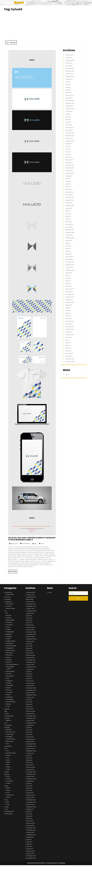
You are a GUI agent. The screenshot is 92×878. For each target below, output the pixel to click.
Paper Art (9, 662)
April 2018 (68, 122)
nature (8, 762)
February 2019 (69, 95)
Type (7, 743)
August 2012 (69, 305)
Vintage (8, 704)
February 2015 (69, 224)
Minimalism (9, 652)
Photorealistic (10, 671)
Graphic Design (10, 641)
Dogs (7, 804)
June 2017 (68, 149)
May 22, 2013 (14, 543)
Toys (6, 809)
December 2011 (70, 326)
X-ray (7, 706)
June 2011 (68, 343)
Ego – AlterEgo (11, 42)
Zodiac (8, 769)
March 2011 (69, 351)
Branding (9, 729)
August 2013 (69, 273)
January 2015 (69, 227)
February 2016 (69, 192)
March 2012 (69, 318)
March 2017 (69, 157)
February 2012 (69, 321)
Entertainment (9, 716)
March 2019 (69, 92)
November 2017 (70, 135)
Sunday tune (10, 795)
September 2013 (70, 270)
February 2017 (69, 160)
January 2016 (69, 195)
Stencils (8, 687)
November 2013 (70, 264)
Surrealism (9, 692)
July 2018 (68, 114)
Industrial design (11, 645)
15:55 (41, 543)
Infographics (10, 648)
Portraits (8, 673)
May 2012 (68, 313)
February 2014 (69, 256)
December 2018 (70, 100)
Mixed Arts (9, 655)
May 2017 (68, 152)
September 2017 (70, 141)
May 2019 (68, 87)
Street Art (9, 690)
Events (8, 790)
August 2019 (69, 79)
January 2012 (69, 324)
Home (29, 863)
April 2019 (68, 90)
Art (6, 611)
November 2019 (70, 71)
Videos (8, 797)
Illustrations (9, 643)
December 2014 (70, 230)
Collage (8, 629)
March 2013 (69, 286)
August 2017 (69, 143)
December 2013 (70, 262)
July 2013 (68, 275)
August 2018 (69, 111)
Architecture (8, 601)
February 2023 (69, 55)
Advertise (29, 873)
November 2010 (70, 361)
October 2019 (69, 74)
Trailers (8, 783)
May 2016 (68, 184)
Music (7, 786)
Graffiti (8, 638)
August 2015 (69, 208)
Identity (7, 727)
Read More (12, 571)
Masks (7, 772)
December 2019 (70, 68)
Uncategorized (9, 811)
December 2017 (70, 133)
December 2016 (70, 165)
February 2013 (69, 289)
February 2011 (69, 353)
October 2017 (69, 138)
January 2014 (69, 259)
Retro (8, 678)
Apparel (8, 720)
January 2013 (69, 291)
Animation (8, 599)
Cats (7, 802)
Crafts (7, 713)
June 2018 (68, 117)
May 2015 (68, 216)
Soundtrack (9, 781)
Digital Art (9, 634)
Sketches (9, 683)
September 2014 (70, 238)
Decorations (9, 604)
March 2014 (69, 254)
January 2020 (69, 65)
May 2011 (68, 345)
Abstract (8, 615)
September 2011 (70, 334)
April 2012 (68, 316)
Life (6, 748)
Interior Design (10, 608)
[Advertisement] (46, 26)
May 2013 (68, 281)
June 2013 (68, 278)
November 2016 (70, 168)
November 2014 (70, 232)
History (8, 755)
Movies (7, 774)
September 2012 (70, 302)
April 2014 (68, 251)
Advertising (8, 592)
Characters (9, 625)
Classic (8, 627)
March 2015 (69, 221)
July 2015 (68, 211)
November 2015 (70, 200)
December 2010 (70, 359)
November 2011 (70, 329)
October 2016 (69, 170)
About (29, 868)
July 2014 (68, 243)
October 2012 (69, 299)
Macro (9, 669)
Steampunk (9, 685)
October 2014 (69, 235)
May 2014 (68, 248)
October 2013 (69, 267)
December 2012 (70, 294)
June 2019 (68, 84)
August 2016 (69, 176)
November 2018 (70, 103)
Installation (8, 746)
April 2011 (68, 348)
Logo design (9, 734)
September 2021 (70, 60)
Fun (6, 723)
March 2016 (69, 189)
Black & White (10, 620)
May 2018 (68, 119)
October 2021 (69, 57)
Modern (8, 657)
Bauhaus (9, 618)
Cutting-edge (10, 631)
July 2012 (68, 308)
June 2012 (68, 310)
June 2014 (68, 246)
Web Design (8, 814)
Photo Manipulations (12, 664)
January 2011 (69, 356)
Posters (8, 778)
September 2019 (70, 76)
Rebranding (9, 741)
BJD (6, 711)
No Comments (24, 543)
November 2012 (70, 297)
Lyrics (8, 792)
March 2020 (69, 63)
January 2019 (69, 98)
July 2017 (68, 146)
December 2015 (70, 197)
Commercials (10, 594)
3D (7, 613)
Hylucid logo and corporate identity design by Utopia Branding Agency (32, 538)
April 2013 (68, 283)
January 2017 (69, 162)
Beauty (7, 709)
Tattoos (8, 694)
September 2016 (70, 173)
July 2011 (68, 340)
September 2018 (70, 108)
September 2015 (70, 205)
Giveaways (8, 725)
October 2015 (69, 203)
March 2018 (69, 125)
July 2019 (68, 82)
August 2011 (69, 337)
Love (7, 757)
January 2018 (69, 130)
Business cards (10, 732)
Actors (8, 776)
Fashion (7, 718)
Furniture (9, 606)
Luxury (8, 760)
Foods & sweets (11, 753)
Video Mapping (10, 701)
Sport (8, 764)
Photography (10, 666)
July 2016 (68, 178)
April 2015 (68, 219)
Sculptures (9, 680)
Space (7, 807)
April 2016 (68, 186)
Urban (8, 767)
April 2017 (68, 154)
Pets (6, 800)
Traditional (9, 697)
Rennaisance (10, 676)
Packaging (9, 736)
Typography (9, 699)
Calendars (9, 622)
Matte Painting (10, 650)
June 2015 (68, 213)
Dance (8, 788)
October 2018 (69, 106)
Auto (7, 750)
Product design (10, 739)
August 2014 (69, 240)
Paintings (9, 659)
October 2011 (69, 332)
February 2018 (69, 127)
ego (34, 543)
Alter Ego (7, 597)
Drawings (9, 636)
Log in (67, 374)
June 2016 (68, 181)
